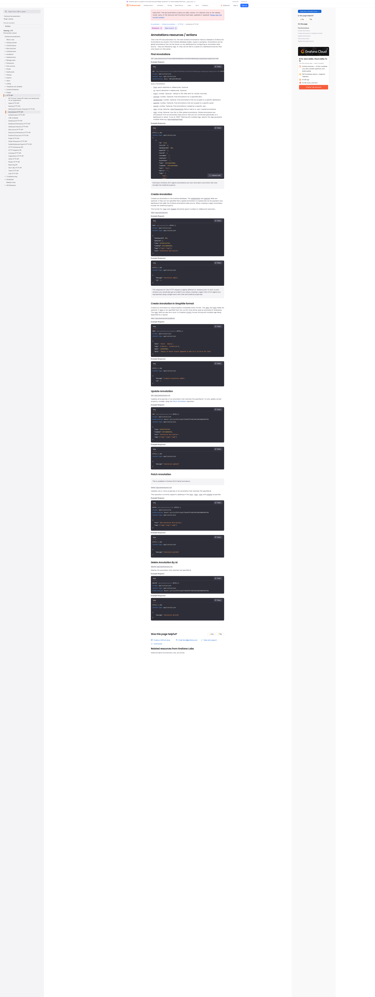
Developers (10, 179)
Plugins (8, 92)
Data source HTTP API (15, 129)
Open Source (179, 5)
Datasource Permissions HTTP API (19, 132)
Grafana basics (11, 45)
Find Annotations (303, 28)
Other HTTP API (13, 159)
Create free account (313, 87)
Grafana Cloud (148, 5)
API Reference (11, 185)
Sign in (235, 5)
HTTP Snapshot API (14, 150)
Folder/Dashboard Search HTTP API (20, 144)
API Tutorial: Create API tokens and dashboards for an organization (23, 99)
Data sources (10, 66)
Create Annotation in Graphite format (310, 33)
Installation (9, 54)
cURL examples (13, 118)
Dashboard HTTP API (15, 121)
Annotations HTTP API (15, 112)
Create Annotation (304, 30)
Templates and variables (14, 86)
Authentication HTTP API (16, 115)
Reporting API (12, 165)
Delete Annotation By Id (305, 41)
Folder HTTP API (13, 138)
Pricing (170, 5)
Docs (197, 5)
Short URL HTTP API (15, 168)
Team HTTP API (13, 170)
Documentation (155, 24)
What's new (10, 39)
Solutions (160, 5)
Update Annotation (304, 36)
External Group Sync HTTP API (18, 135)
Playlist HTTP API (14, 162)
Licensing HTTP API (14, 153)
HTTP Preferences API (15, 147)
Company (205, 5)
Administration (11, 57)
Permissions (10, 63)
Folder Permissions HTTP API (17, 141)
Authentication (11, 51)
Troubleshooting (11, 176)
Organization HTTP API (16, 156)
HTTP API (180, 24)
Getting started (11, 42)
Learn (189, 5)
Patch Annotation (179, 401)
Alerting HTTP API (14, 106)
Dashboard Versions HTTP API (18, 126)
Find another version (10, 33)
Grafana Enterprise (12, 89)
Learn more (189, 1)
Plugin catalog (8, 19)
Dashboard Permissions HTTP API (19, 124)
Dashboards (10, 72)
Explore (8, 78)
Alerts (8, 81)
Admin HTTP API (13, 103)
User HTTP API (13, 173)
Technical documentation (12, 16)
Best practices (11, 48)
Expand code (216, 175)
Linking (8, 83)
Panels (8, 69)
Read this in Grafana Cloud (308, 11)
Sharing (8, 75)
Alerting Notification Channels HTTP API (21, 109)
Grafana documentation (168, 24)
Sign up (244, 5)
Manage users (10, 60)
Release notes (11, 182)
